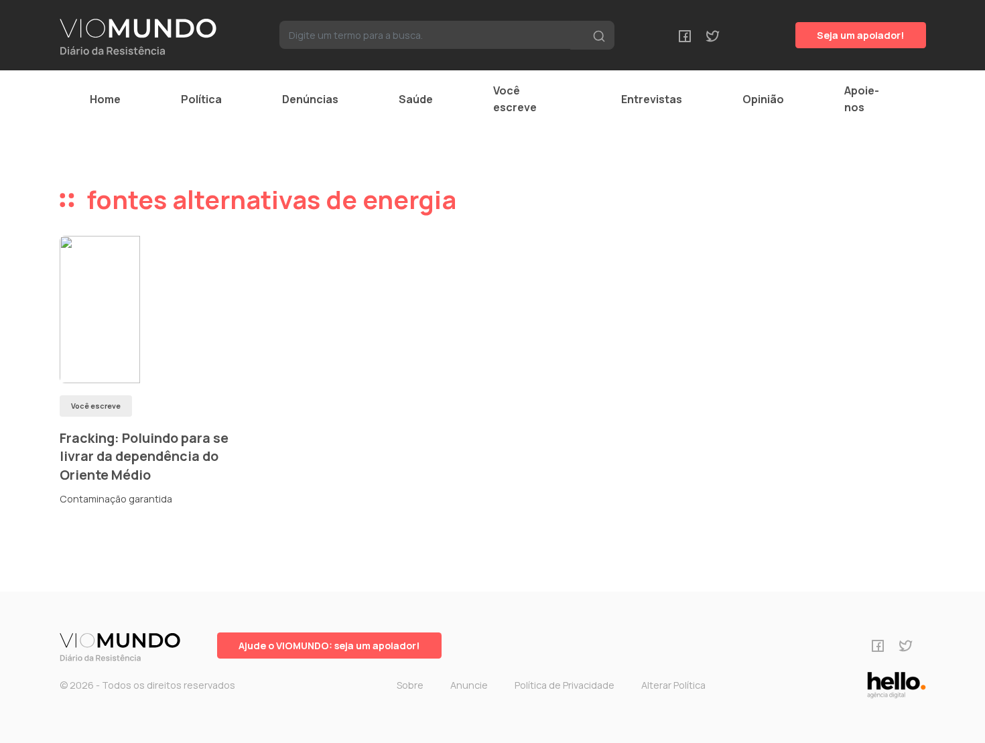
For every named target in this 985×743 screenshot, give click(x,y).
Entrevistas (651, 99)
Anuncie (469, 685)
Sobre (410, 685)
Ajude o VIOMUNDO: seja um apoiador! (329, 645)
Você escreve (515, 99)
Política (201, 99)
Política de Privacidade (564, 685)
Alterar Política (673, 685)
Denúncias (310, 99)
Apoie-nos (861, 99)
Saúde (416, 99)
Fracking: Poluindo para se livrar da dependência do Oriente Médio (144, 456)
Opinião (763, 99)
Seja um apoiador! (861, 35)
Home (105, 99)
